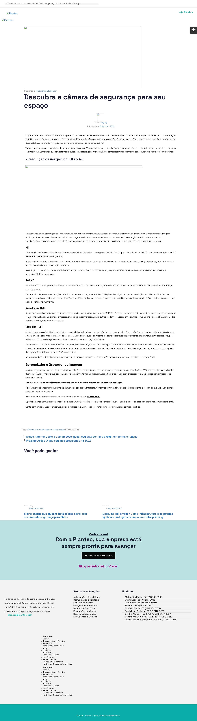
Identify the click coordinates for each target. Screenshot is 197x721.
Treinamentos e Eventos (54, 641)
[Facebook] (143, 3)
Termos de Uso (50, 659)
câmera (30, 429)
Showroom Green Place (53, 645)
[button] (193, 30)
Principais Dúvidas (51, 655)
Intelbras (90, 388)
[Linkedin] (135, 3)
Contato (47, 639)
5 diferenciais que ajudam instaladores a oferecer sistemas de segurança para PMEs (55, 515)
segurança (60, 429)
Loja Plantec (48, 657)
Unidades (47, 650)
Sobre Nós (47, 636)
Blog (45, 648)
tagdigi (104, 122)
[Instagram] (151, 3)
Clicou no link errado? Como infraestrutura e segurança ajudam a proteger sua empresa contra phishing (138, 515)
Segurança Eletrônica (46, 91)
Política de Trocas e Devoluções (57, 664)
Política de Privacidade (53, 661)
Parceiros (47, 652)
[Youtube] (159, 3)
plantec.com (92, 397)
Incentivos (47, 643)
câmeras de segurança (99, 139)
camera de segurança (44, 429)
